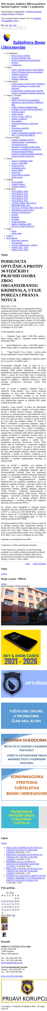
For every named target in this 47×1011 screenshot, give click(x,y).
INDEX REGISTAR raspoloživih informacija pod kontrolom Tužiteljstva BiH (27, 102)
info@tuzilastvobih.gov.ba (12, 963)
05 (8, 901)
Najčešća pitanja (18, 112)
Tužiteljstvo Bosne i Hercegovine (23, 44)
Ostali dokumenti (18, 222)
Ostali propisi (16, 177)
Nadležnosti (16, 65)
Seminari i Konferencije (21, 212)
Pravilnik (15, 219)
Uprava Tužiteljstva (19, 77)
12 (8, 904)
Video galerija (17, 114)
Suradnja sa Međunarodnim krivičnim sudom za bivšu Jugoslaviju (27, 155)
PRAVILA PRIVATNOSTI (22, 226)
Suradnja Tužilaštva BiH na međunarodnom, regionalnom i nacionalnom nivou (24, 142)
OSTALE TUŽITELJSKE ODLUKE (27, 208)
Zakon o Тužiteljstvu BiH (22, 161)
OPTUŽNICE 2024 (19, 196)
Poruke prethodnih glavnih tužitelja (25, 60)
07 (13, 901)
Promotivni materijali (20, 128)
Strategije (15, 217)
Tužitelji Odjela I (18, 184)
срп (10, 25)
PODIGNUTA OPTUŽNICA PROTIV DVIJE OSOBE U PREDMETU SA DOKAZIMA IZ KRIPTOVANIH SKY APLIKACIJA (26, 878)
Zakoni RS (15, 172)
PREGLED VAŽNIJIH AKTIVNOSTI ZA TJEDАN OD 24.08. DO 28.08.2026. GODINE (24, 850)
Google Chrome (7, 14)
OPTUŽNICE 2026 (19, 191)
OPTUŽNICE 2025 (19, 194)
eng (14, 25)
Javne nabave (11, 238)
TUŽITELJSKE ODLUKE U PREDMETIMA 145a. (24, 204)
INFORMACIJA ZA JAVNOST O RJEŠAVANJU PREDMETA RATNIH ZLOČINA (22, 864)
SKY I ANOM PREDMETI (23, 135)
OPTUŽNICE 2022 (19, 201)
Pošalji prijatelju (39, 564)
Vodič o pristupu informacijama (24, 107)
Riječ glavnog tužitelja (20, 56)
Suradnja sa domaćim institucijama (25, 147)
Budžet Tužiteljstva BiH (21, 224)
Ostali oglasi (16, 233)
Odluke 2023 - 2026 (19, 247)
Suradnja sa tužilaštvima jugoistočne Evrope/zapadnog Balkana (26, 150)
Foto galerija (16, 121)
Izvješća (14, 215)
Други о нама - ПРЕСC (21, 116)
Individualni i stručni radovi (22, 210)
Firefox (20, 14)
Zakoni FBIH (17, 170)
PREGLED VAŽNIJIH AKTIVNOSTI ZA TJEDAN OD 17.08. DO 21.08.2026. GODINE (24, 857)
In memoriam (16, 130)
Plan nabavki (16, 243)
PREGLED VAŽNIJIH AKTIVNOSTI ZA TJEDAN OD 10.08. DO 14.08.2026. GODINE (24, 871)
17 (2, 907)
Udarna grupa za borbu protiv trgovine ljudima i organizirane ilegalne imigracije (28, 92)
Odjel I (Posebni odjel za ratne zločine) (27, 70)
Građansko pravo (18, 168)
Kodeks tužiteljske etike (21, 58)
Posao (13, 231)
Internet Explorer (34, 12)
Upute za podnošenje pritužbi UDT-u (26, 133)
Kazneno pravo (17, 165)
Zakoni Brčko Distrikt (20, 175)
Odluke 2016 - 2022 (19, 250)
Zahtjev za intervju (19, 119)
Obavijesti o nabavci (19, 240)
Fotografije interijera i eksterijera (24, 123)
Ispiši (27, 564)
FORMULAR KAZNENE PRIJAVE (27, 109)
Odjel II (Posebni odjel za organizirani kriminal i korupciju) (27, 73)
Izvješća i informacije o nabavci (24, 245)
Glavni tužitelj (17, 182)
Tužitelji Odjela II (18, 187)
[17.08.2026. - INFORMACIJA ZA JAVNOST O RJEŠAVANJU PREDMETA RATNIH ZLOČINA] (4, 922)
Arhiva (4, 574)
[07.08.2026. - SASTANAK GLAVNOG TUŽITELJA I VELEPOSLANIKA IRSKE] (4, 937)
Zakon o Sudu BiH (19, 163)
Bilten (13, 126)
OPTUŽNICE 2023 (19, 198)
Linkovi (9, 236)
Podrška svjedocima (19, 79)
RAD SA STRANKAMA (12, 976)
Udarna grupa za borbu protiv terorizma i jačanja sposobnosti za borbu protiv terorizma (28, 86)
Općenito (15, 98)
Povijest (14, 63)
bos (6, 25)
